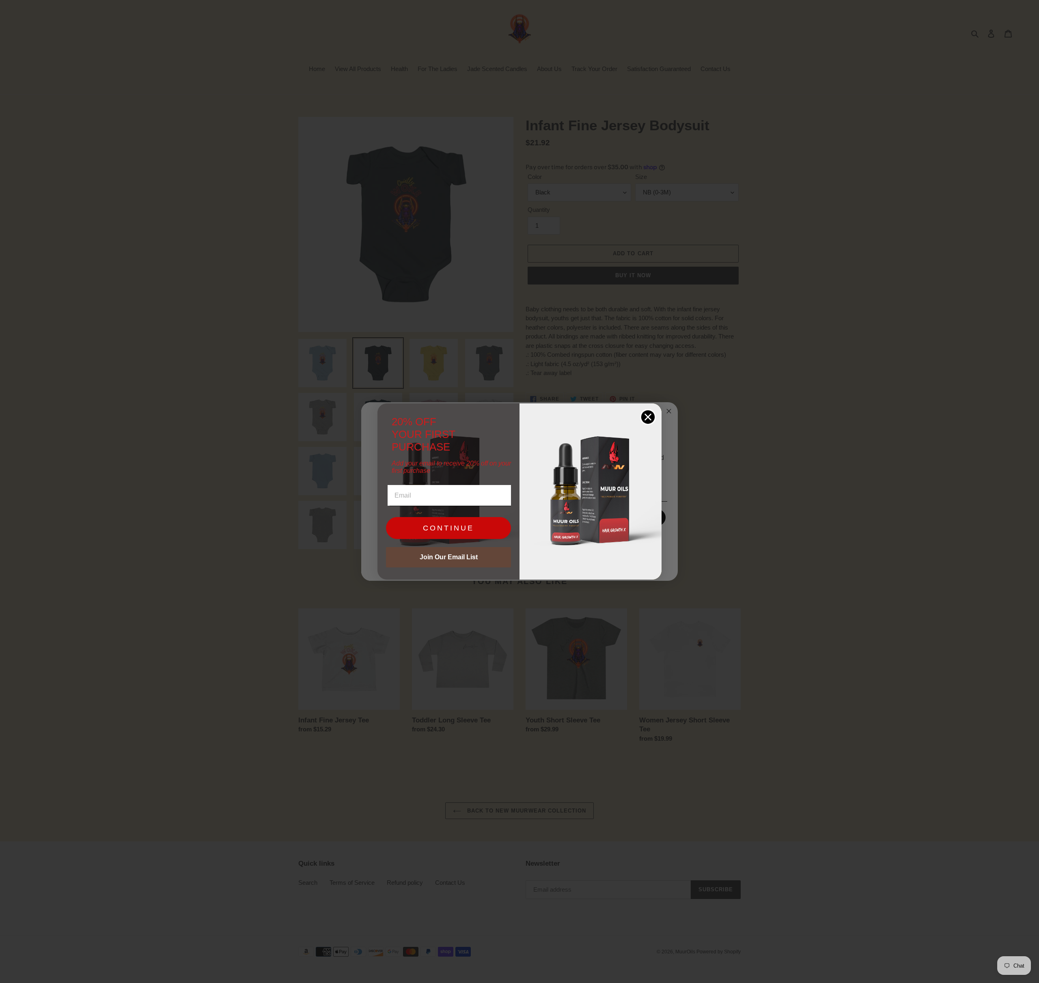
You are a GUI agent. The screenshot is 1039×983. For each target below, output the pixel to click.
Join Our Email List (449, 557)
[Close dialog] (648, 417)
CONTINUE (448, 528)
